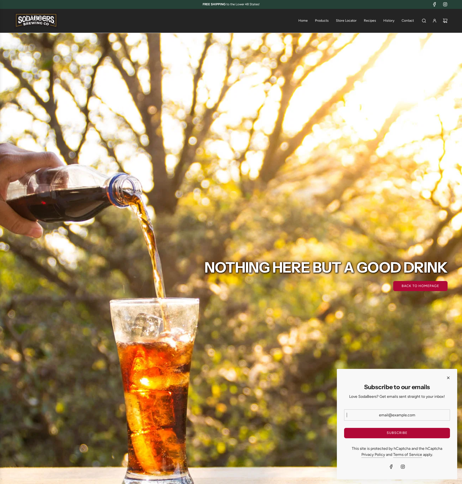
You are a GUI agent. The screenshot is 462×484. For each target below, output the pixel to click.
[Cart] (445, 20)
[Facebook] (434, 4)
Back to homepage (420, 286)
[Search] (424, 20)
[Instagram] (445, 4)
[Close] (448, 378)
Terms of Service (407, 454)
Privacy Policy (373, 454)
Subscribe (397, 433)
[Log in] (434, 20)
